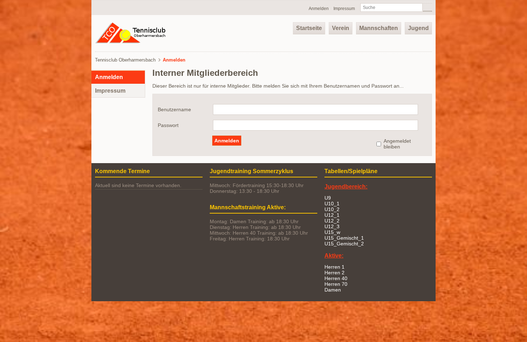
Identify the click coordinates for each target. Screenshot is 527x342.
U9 (327, 198)
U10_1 (332, 203)
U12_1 (332, 215)
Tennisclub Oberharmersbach (125, 60)
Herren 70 (335, 284)
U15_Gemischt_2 (344, 243)
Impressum (344, 8)
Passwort (168, 125)
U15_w (332, 232)
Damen (332, 290)
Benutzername (174, 109)
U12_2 (332, 221)
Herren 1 (334, 267)
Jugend (418, 28)
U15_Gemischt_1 (344, 238)
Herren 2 (334, 272)
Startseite (309, 28)
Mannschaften (378, 28)
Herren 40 (335, 278)
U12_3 (332, 226)
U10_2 (332, 209)
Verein (340, 28)
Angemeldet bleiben (397, 144)
